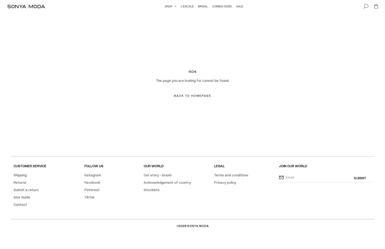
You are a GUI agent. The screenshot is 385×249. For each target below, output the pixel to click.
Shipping (20, 175)
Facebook (92, 182)
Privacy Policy (225, 43)
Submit (360, 178)
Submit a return (26, 190)
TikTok (89, 197)
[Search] (365, 6)
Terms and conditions (231, 175)
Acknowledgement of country (167, 182)
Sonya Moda (198, 226)
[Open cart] (376, 6)
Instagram (92, 175)
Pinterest (92, 190)
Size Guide (22, 197)
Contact (20, 204)
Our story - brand (157, 175)
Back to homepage (192, 95)
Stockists (152, 190)
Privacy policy (225, 182)
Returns (20, 182)
